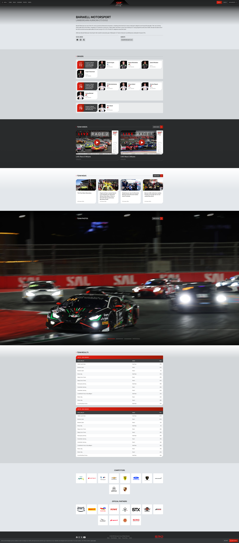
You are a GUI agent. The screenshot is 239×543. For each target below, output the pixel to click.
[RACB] (125, 520)
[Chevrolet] (114, 478)
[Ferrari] (125, 478)
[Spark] (114, 520)
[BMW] (103, 478)
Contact (130, 538)
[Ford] (136, 478)
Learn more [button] (93, 540)
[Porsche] (125, 489)
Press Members (114, 538)
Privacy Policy (125, 538)
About (108, 538)
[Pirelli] (92, 509)
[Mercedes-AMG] (114, 489)
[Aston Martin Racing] (81, 478)
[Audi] (92, 478)
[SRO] (136, 520)
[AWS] (81, 509)
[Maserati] (125, 509)
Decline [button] (226, 540)
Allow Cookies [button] (233, 540)
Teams (119, 538)
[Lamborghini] (147, 478)
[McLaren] (158, 478)
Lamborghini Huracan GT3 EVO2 (92, 20)
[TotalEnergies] (103, 509)
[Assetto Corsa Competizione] (158, 509)
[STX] (136, 509)
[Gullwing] (103, 520)
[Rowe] (114, 509)
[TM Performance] (147, 509)
